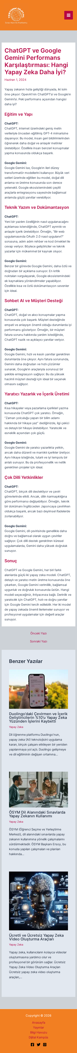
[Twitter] (38, 1044)
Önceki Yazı (38, 633)
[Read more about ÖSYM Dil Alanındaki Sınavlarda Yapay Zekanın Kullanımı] (38, 789)
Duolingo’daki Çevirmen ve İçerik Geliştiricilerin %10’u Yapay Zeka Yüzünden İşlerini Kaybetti (38, 717)
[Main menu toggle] (68, 15)
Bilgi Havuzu (38, 1032)
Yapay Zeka (16, 727)
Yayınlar (38, 1027)
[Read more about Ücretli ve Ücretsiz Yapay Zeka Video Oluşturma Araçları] (38, 901)
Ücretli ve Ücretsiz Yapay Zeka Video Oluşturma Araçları (36, 937)
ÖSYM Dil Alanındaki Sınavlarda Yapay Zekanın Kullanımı (37, 814)
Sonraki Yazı (38, 641)
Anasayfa (38, 1022)
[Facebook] (32, 1044)
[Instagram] (45, 1044)
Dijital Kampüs (38, 1037)
